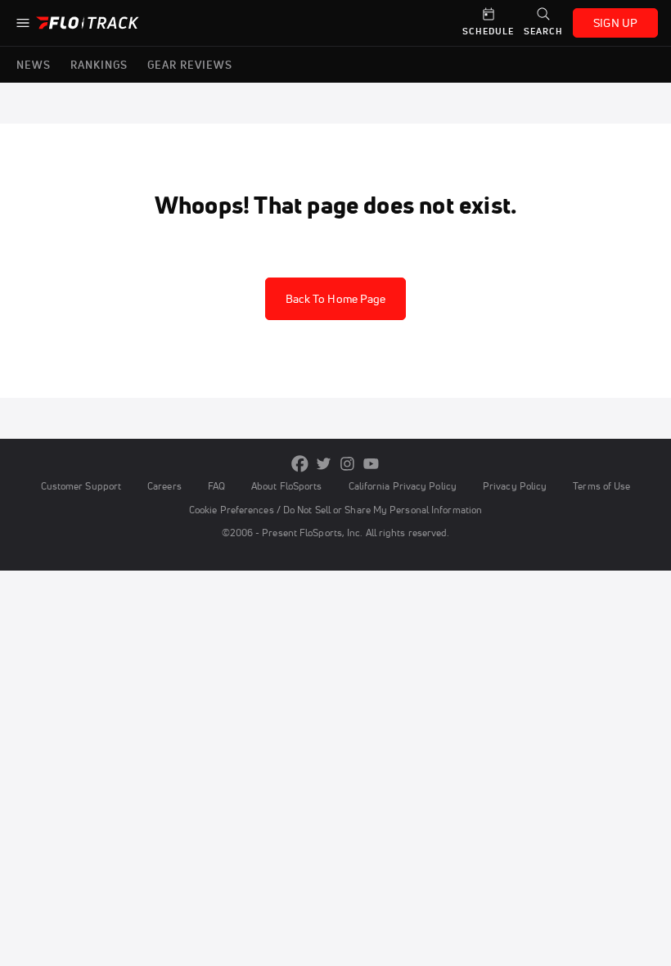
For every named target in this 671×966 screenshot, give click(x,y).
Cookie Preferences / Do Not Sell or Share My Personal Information (335, 509)
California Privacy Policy (403, 486)
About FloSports (286, 486)
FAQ (216, 486)
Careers (164, 486)
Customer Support (81, 486)
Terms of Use (601, 486)
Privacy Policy (515, 486)
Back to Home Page (336, 298)
